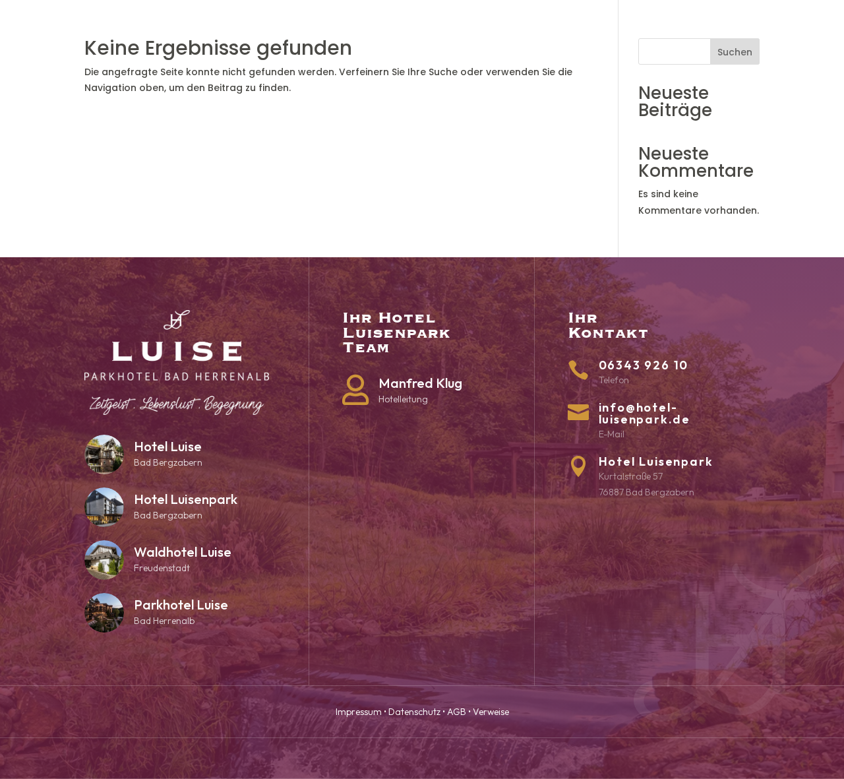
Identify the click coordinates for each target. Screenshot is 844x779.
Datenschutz (414, 712)
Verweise (491, 712)
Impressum (359, 712)
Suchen (734, 52)
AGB (456, 712)
